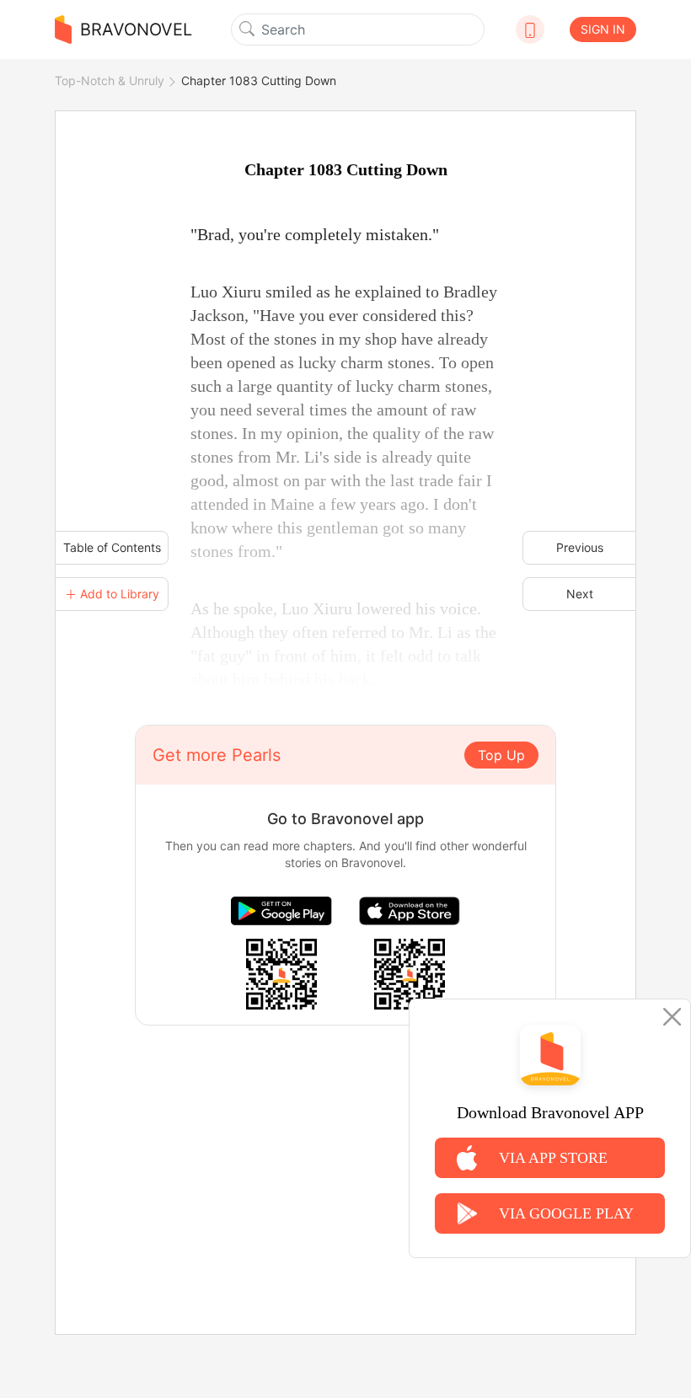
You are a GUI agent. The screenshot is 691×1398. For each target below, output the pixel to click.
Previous (579, 547)
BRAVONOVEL (136, 29)
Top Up (501, 755)
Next (579, 594)
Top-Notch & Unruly (109, 80)
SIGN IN (603, 29)
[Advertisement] (345, 1143)
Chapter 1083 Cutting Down (258, 80)
